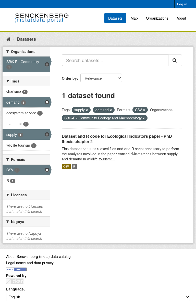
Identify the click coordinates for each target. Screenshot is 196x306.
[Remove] (87, 110)
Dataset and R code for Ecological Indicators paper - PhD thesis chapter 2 (117, 138)
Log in (182, 4)
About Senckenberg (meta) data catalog (38, 256)
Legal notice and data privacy (30, 262)
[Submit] (175, 60)
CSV (66, 166)
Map (134, 18)
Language (15, 288)
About (181, 18)
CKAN (14, 281)
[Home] (8, 38)
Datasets (115, 18)
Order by (69, 78)
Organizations (157, 18)
